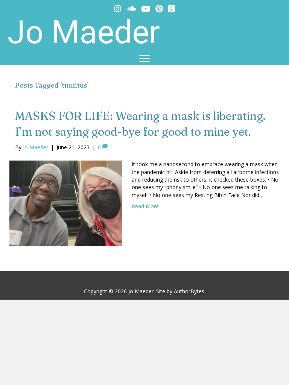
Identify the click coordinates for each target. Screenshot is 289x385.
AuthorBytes (189, 291)
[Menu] (144, 58)
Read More (145, 206)
